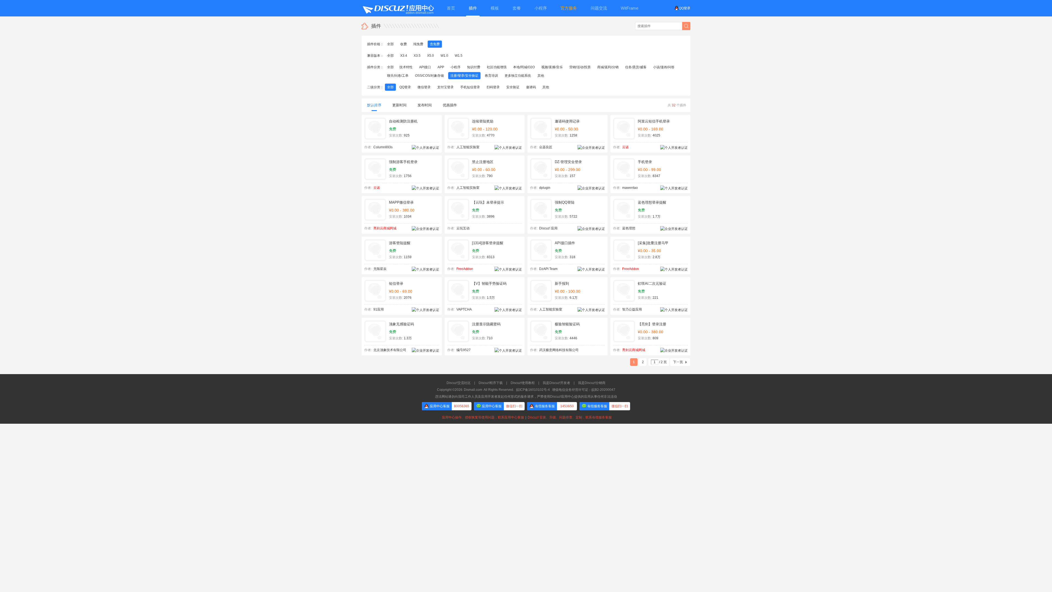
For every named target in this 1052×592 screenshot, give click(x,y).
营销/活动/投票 (580, 67)
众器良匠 (545, 147)
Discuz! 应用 (548, 228)
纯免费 (418, 44)
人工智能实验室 (467, 147)
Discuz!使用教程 (523, 383)
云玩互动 (463, 228)
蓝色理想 (628, 228)
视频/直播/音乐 (552, 67)
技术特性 (406, 67)
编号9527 (463, 350)
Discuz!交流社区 (459, 383)
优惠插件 (450, 105)
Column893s (383, 147)
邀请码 (531, 87)
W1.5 (458, 56)
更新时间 (399, 105)
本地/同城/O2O (524, 67)
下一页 (678, 362)
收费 (403, 44)
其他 (541, 76)
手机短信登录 (470, 87)
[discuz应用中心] (398, 8)
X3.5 (417, 56)
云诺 (625, 147)
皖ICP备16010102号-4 (533, 390)
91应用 (378, 309)
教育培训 (491, 76)
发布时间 (425, 105)
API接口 (425, 67)
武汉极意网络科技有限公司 (559, 350)
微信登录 (424, 87)
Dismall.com (473, 390)
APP (441, 67)
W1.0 (444, 56)
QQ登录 (684, 8)
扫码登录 (493, 87)
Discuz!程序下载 (491, 383)
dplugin (544, 188)
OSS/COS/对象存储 (429, 76)
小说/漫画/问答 (663, 67)
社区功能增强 (497, 67)
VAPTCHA (464, 309)
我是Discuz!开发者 (556, 383)
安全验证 (512, 87)
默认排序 (374, 105)
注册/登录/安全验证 (464, 76)
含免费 (435, 44)
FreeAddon (464, 269)
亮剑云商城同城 (384, 228)
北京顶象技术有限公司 (389, 350)
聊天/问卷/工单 (397, 76)
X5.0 (430, 56)
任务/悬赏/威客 (636, 67)
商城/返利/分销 (608, 67)
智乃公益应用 (632, 309)
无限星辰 (380, 269)
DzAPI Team (548, 269)
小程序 (456, 67)
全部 (390, 44)
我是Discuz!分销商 (591, 383)
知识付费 (473, 67)
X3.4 (403, 56)
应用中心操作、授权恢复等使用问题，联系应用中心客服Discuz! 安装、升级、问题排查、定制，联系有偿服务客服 (526, 417)
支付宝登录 (445, 87)
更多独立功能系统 (518, 76)
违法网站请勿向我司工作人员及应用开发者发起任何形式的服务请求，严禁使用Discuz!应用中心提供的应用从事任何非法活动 (526, 397)
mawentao (630, 188)
